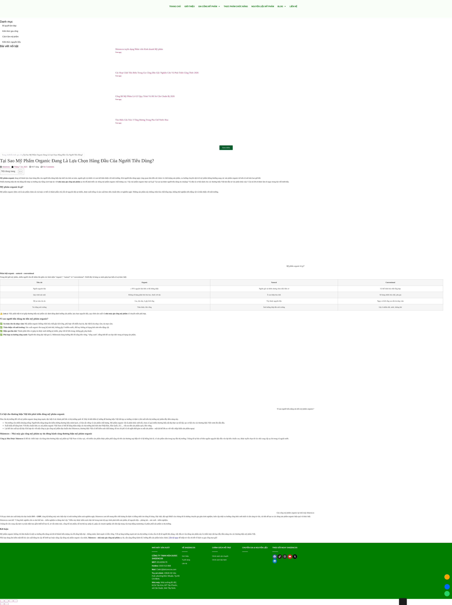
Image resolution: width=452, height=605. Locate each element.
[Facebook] (274, 556)
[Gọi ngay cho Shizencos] (447, 577)
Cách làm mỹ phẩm (10, 37)
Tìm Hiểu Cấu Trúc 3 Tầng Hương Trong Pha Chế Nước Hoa (141, 120)
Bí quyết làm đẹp (9, 26)
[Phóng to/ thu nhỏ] (2, 601)
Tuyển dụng (186, 560)
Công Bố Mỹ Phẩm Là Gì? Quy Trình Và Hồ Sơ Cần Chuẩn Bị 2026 (145, 96)
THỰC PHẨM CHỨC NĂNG (236, 6)
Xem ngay (118, 52)
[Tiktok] (279, 556)
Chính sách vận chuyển (220, 556)
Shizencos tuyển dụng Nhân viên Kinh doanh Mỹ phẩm (139, 49)
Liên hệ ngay (173, 538)
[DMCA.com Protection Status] (219, 594)
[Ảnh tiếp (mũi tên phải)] (6, 604)
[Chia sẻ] (11, 601)
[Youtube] (290, 556)
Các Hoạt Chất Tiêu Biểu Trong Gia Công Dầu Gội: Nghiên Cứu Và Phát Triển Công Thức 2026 (156, 73)
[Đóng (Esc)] (15, 601)
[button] (226, 147)
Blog (280, 6)
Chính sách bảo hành (219, 560)
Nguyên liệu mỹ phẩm (262, 6)
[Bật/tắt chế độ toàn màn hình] (6, 601)
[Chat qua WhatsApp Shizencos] (447, 593)
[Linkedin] (274, 561)
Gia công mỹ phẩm (207, 6)
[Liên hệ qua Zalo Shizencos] (447, 586)
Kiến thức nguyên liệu (11, 42)
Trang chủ (175, 6)
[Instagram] (284, 556)
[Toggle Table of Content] (19, 172)
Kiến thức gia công (10, 31)
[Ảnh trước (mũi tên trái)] (2, 604)
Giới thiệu (189, 6)
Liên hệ (293, 6)
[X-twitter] (295, 556)
